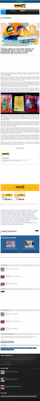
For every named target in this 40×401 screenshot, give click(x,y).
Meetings (35, 396)
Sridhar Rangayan (4, 210)
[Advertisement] (20, 64)
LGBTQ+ (16, 212)
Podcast (34, 222)
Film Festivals (35, 219)
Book (12, 222)
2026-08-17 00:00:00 (29, 249)
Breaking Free (22, 219)
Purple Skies (16, 219)
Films (30, 212)
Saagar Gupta (11, 210)
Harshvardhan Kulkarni (5, 222)
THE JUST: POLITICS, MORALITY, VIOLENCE (29, 248)
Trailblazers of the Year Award (26, 210)
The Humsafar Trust (19, 217)
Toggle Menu (20, 1)
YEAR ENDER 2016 (9, 349)
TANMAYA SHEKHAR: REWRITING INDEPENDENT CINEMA (13, 276)
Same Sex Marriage (28, 217)
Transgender (24, 215)
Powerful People (20, 10)
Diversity (13, 217)
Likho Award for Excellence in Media (7, 212)
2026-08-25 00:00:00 (10, 249)
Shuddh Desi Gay (4, 224)
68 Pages (11, 219)
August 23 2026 (7, 277)
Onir (24, 222)
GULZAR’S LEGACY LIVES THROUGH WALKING (10, 248)
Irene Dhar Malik (29, 222)
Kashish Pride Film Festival (19, 224)
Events (11, 396)
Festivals (3, 47)
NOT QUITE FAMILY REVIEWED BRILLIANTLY (11, 283)
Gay (11, 215)
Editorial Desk (4, 54)
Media (28, 396)
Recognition (36, 210)
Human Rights (19, 396)
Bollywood (24, 396)
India (8, 215)
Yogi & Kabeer (10, 224)
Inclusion (8, 217)
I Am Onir (15, 222)
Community (3, 217)
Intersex (29, 215)
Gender (8, 396)
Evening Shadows (29, 219)
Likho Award (3, 215)
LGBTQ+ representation (23, 212)
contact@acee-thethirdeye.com (17, 160)
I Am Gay (20, 222)
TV (15, 396)
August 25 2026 (7, 314)
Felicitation (18, 210)
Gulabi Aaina (34, 217)
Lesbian (14, 215)
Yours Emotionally (4, 219)
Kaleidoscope (7, 282)
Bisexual (18, 215)
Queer (33, 215)
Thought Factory (3, 349)
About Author (20, 148)
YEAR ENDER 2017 (3, 396)
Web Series (34, 212)
